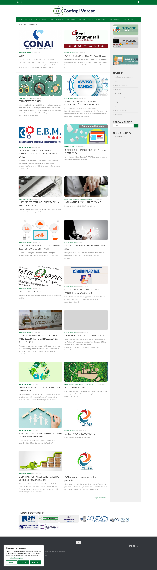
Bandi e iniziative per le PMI (72, 384)
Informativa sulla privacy (16, 558)
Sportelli (44, 19)
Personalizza (11, 562)
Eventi (116, 106)
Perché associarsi (56, 19)
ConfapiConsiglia (100, 19)
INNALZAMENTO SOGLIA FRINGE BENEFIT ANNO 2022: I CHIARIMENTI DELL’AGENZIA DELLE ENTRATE (38, 338)
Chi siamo (27, 19)
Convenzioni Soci (70, 19)
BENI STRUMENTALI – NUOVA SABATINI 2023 (85, 56)
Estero (116, 81)
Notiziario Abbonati (25, 53)
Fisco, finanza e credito (71, 199)
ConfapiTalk (81, 19)
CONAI (21, 56)
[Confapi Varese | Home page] (56, 10)
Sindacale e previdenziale (122, 98)
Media (89, 19)
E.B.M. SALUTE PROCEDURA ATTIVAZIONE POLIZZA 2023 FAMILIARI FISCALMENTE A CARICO (38, 153)
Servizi (36, 19)
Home (20, 19)
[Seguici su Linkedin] (130, 546)
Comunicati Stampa (120, 110)
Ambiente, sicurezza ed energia (123, 77)
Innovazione (118, 94)
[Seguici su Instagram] (137, 546)
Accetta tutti (35, 562)
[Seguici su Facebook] (134, 546)
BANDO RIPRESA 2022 (74, 387)
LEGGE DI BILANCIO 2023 (30, 291)
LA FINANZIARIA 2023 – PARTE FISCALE (82, 202)
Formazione (118, 89)
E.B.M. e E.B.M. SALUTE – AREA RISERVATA (84, 335)
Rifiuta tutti (24, 562)
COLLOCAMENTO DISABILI (30, 101)
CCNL (116, 102)
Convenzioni (118, 114)
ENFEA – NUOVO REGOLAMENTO (79, 434)
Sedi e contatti (128, 19)
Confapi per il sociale (115, 19)
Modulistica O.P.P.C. (120, 137)
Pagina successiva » (101, 498)
